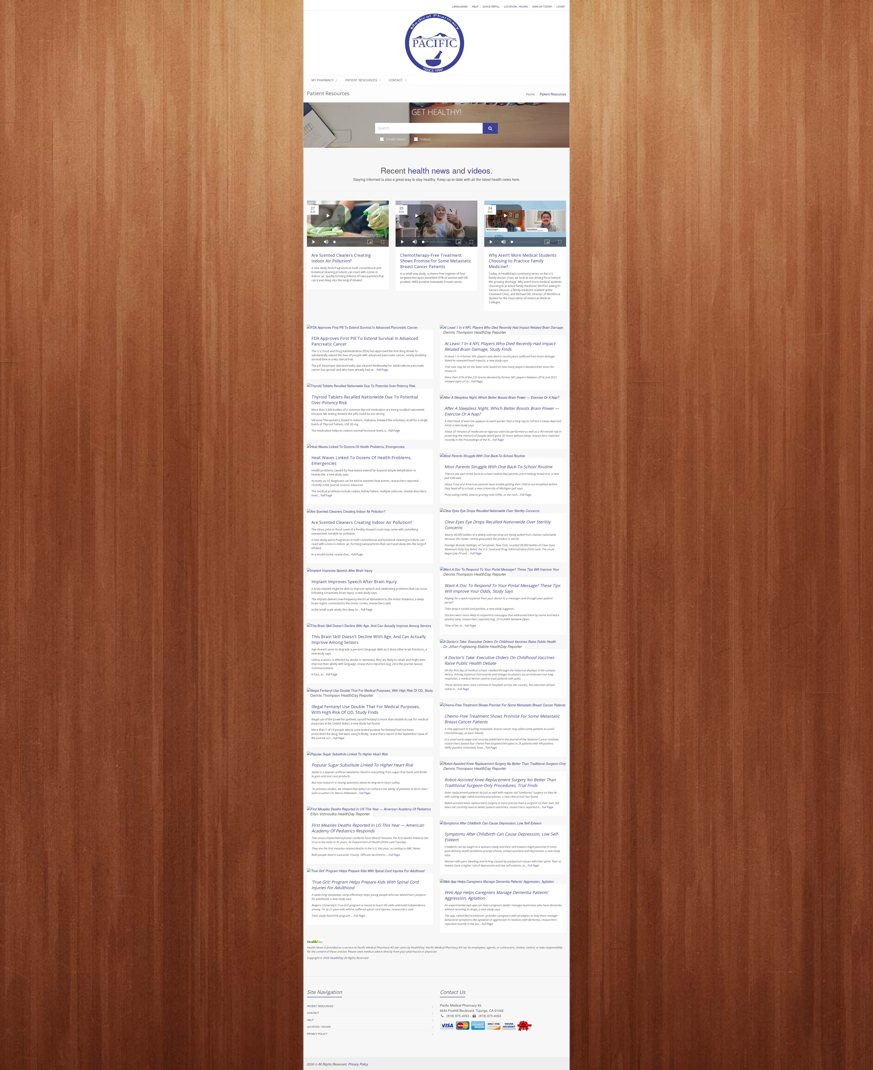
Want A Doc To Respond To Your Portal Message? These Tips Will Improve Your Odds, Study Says (502, 588)
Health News (396, 139)
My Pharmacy (322, 80)
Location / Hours (516, 6)
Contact (396, 80)
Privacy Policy (317, 1033)
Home (530, 94)
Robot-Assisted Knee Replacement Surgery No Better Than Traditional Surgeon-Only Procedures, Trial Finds (500, 782)
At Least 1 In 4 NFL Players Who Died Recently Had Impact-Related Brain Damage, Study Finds (500, 346)
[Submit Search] (490, 128)
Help (475, 6)
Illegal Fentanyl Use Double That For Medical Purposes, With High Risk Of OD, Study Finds (365, 709)
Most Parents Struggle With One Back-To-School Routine (498, 466)
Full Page (382, 370)
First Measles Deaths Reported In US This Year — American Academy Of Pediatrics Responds (367, 828)
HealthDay (336, 958)
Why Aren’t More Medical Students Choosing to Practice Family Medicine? (522, 260)
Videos (425, 139)
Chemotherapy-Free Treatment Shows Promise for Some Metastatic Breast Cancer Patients (435, 260)
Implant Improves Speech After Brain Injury (354, 581)
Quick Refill (491, 6)
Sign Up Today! (542, 6)
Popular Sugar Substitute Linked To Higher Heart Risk (362, 765)
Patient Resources (361, 80)
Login (560, 6)
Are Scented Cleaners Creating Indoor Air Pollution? (341, 258)
